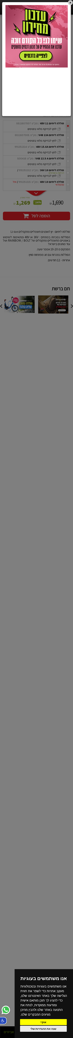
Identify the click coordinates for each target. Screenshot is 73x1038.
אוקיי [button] (43, 1022)
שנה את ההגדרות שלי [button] (43, 1028)
